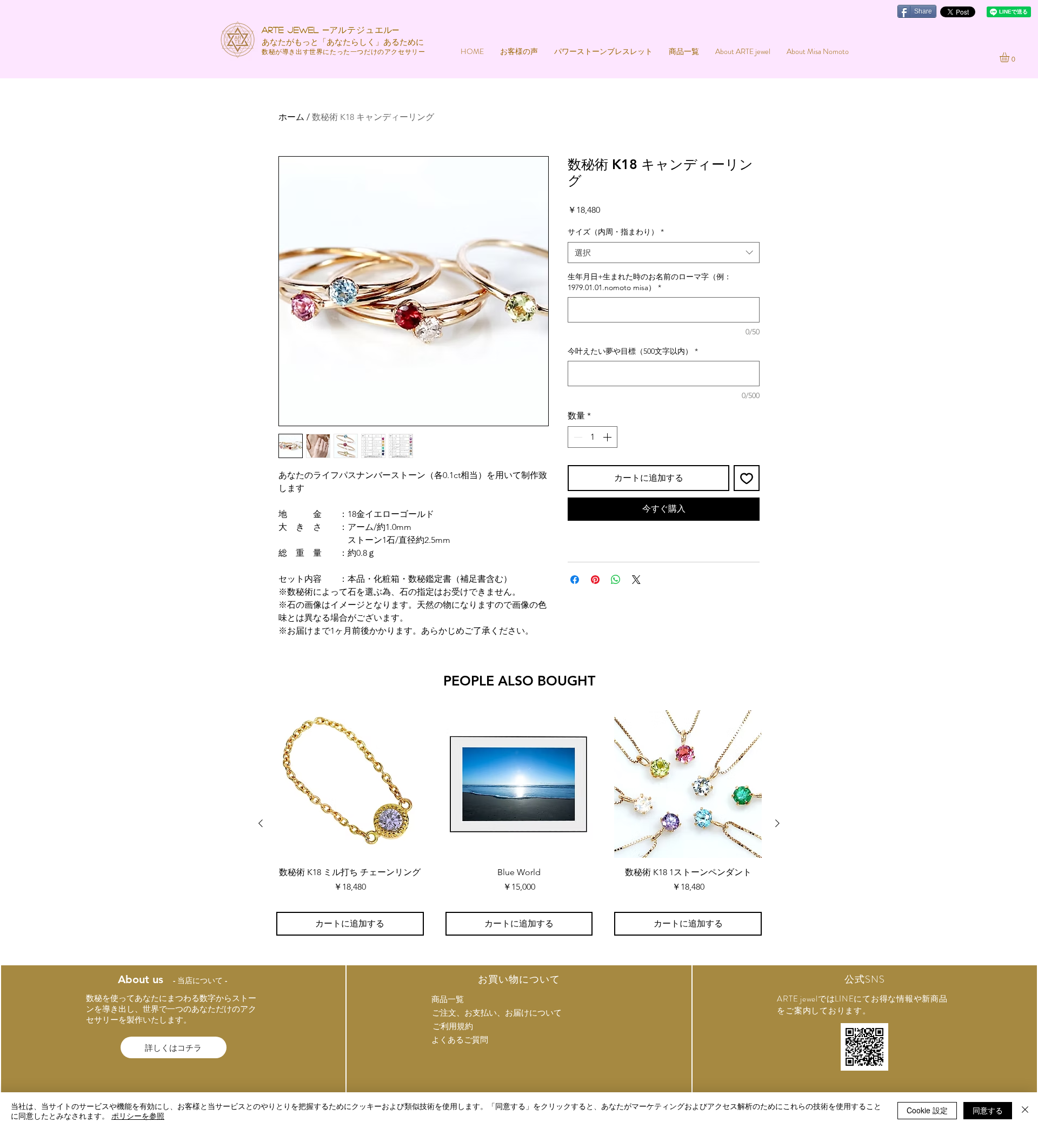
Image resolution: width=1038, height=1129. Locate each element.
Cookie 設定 (927, 1110)
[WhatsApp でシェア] (615, 579)
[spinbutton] (592, 437)
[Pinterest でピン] (595, 579)
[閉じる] (1025, 1110)
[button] (1010, 57)
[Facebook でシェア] (574, 579)
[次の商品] (777, 823)
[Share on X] (636, 579)
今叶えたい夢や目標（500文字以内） (633, 351)
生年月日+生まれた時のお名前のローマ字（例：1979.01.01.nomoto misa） (649, 282)
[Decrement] (576, 437)
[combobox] (664, 252)
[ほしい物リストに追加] (747, 478)
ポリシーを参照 (137, 1115)
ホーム (291, 117)
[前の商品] (260, 823)
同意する (988, 1110)
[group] (519, 823)
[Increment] (608, 437)
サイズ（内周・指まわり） (616, 232)
